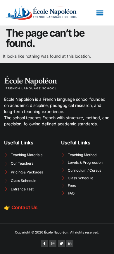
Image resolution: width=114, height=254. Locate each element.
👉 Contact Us (20, 207)
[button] (100, 13)
